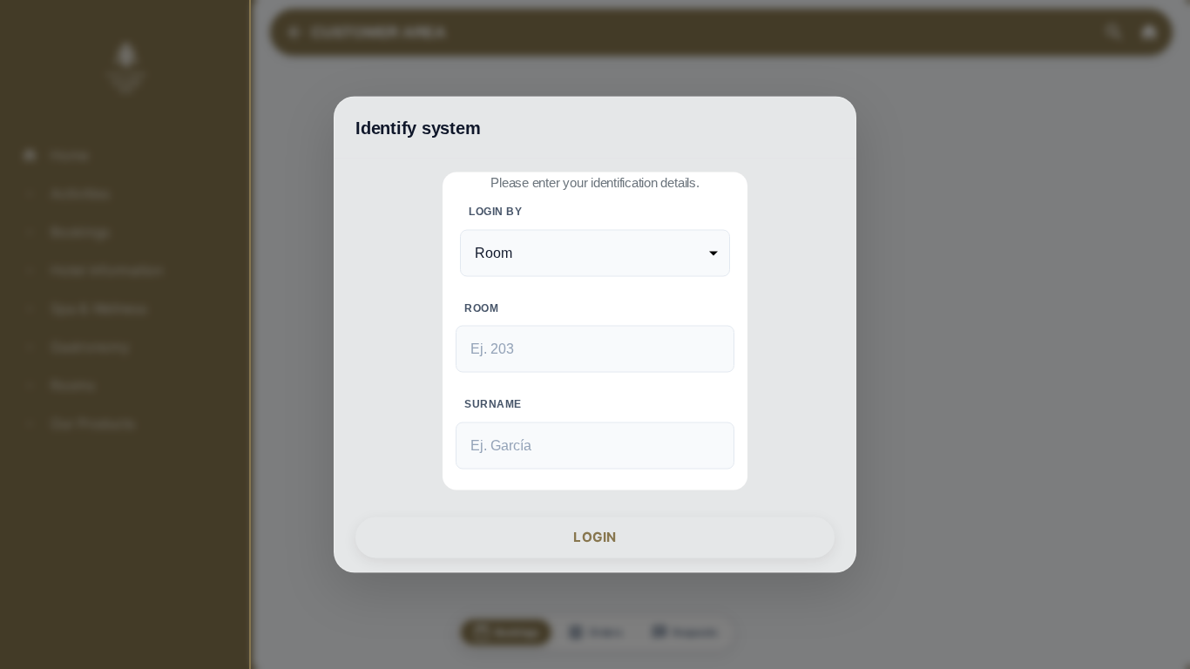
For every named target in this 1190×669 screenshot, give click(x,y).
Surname (493, 404)
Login (595, 537)
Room (481, 307)
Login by (495, 211)
